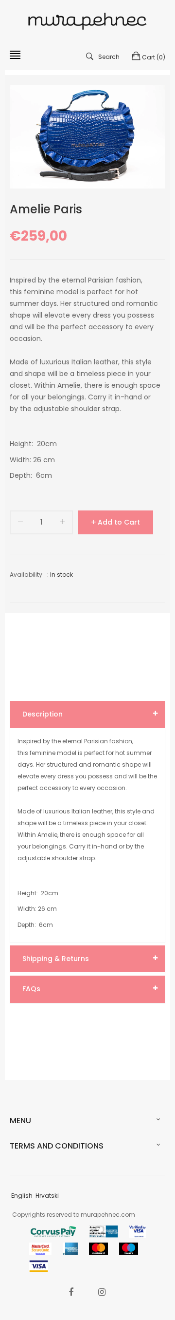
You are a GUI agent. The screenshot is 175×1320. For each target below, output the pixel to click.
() (153, 57)
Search (109, 57)
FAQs (31, 989)
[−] (20, 523)
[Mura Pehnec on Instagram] (101, 1292)
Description (42, 714)
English (22, 1195)
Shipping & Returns (55, 958)
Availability (26, 574)
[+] (62, 523)
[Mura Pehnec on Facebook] (71, 1292)
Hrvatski (47, 1195)
